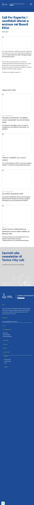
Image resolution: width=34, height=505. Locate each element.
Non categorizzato (7, 116)
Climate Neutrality (7, 336)
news (3, 227)
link (20, 72)
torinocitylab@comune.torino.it (10, 321)
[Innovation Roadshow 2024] (17, 185)
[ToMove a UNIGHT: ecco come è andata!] (17, 149)
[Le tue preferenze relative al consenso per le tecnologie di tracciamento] (3, 503)
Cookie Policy (7, 361)
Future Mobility (6, 334)
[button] (31, 4)
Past (3, 156)
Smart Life (5, 333)
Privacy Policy (7, 359)
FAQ (5, 363)
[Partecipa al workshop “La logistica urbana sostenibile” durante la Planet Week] (17, 111)
